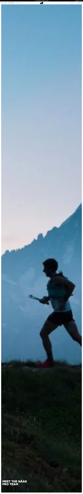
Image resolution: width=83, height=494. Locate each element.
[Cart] (81, 2)
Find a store (77, 0)
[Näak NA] (41, 3)
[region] (41, 0)
